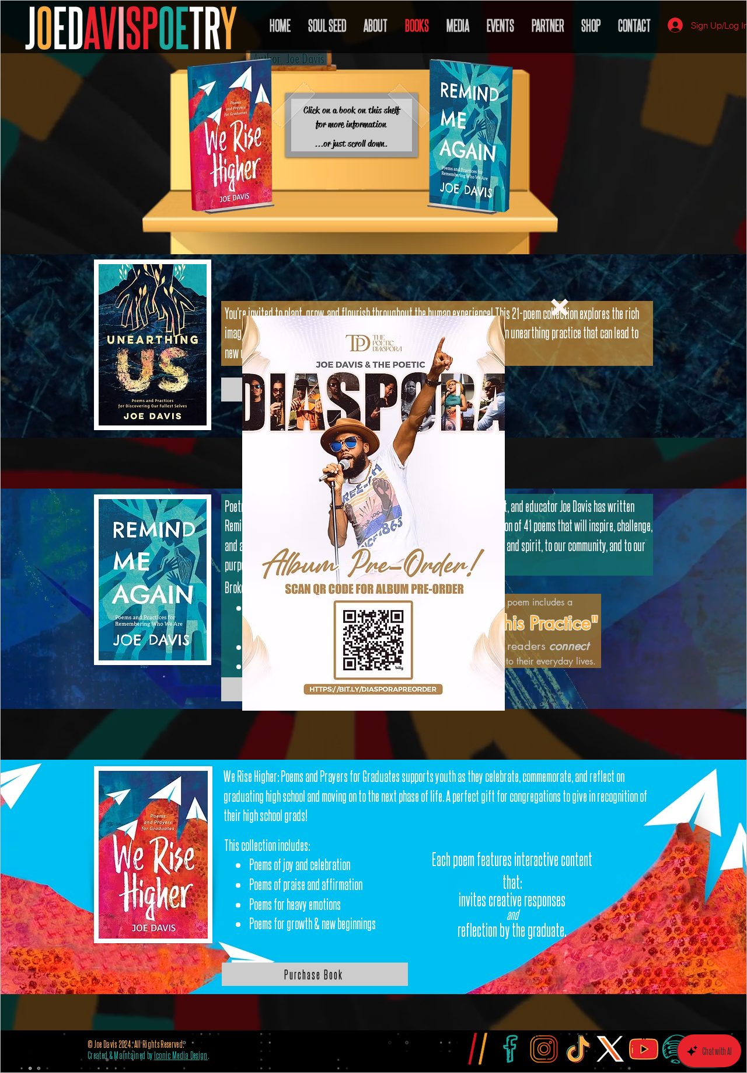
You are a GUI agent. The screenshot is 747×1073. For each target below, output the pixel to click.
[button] (559, 307)
